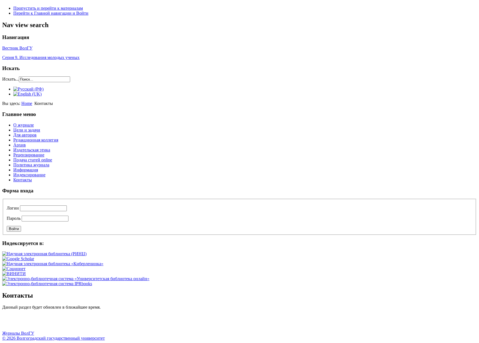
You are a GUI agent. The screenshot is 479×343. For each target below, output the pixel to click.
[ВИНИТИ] (14, 273)
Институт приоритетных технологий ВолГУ (78, 322)
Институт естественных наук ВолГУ (92, 322)
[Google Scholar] (18, 258)
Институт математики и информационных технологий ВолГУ (51, 322)
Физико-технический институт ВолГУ (65, 322)
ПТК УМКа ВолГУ (37, 322)
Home (26, 103)
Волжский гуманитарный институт (23, 322)
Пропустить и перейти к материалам (48, 8)
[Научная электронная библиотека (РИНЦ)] (44, 253)
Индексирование (29, 174)
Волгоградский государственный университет (9, 322)
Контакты (22, 179)
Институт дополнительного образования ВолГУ (175, 322)
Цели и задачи (26, 130)
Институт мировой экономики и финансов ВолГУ (120, 322)
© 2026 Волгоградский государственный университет (53, 338)
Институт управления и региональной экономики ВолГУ (106, 322)
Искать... (10, 79)
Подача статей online (32, 160)
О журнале (23, 125)
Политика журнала (31, 165)
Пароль (14, 218)
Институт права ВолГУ (148, 322)
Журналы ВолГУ (18, 333)
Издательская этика (31, 150)
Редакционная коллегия (35, 140)
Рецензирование (28, 155)
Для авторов (25, 135)
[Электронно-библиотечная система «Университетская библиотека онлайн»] (75, 278)
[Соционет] (14, 268)
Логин (13, 208)
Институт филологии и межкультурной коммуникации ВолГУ (134, 322)
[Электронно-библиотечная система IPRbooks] (47, 283)
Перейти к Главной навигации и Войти (50, 13)
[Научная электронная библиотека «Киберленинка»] (52, 263)
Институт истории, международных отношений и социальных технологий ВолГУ (162, 322)
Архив (19, 145)
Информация (25, 169)
